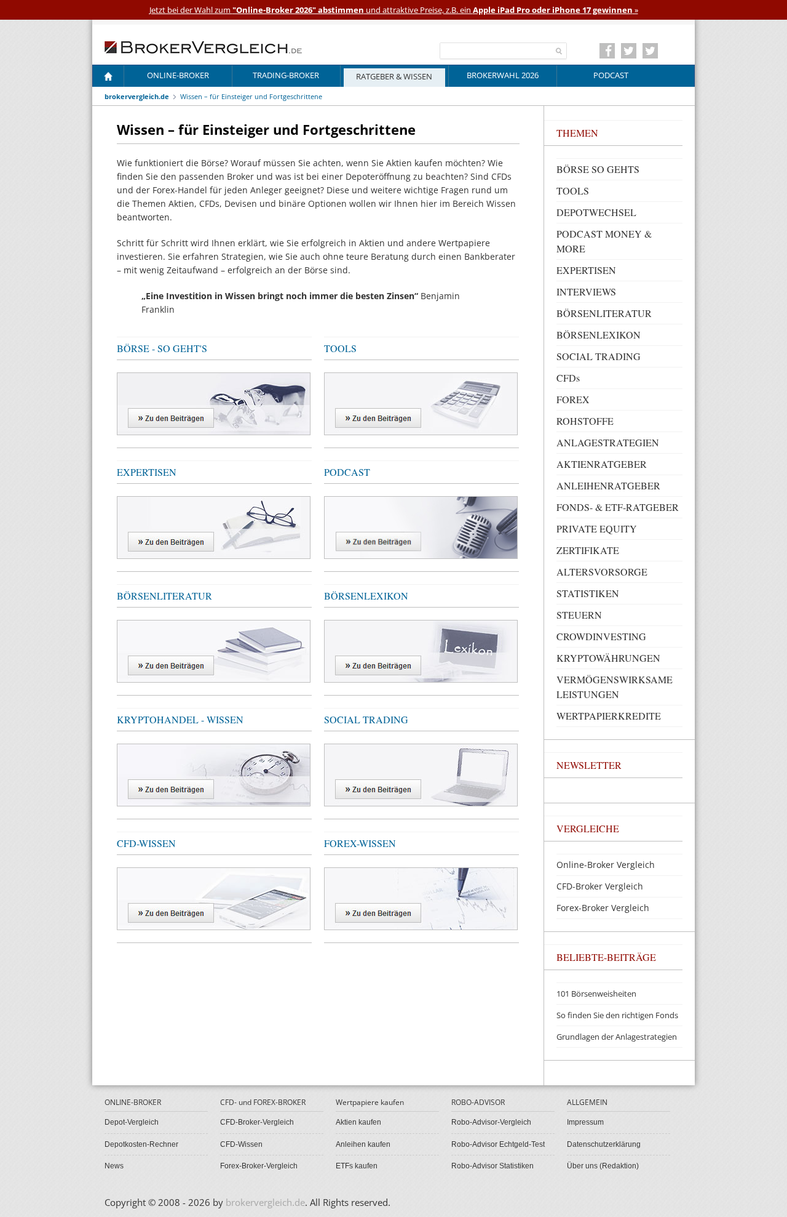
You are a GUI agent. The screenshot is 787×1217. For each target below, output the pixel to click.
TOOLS (340, 348)
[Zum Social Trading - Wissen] (421, 774)
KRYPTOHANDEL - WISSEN (180, 719)
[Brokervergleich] (108, 78)
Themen (577, 132)
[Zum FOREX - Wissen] (421, 898)
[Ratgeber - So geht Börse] (213, 403)
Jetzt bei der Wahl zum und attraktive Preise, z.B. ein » (393, 9)
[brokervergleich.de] (209, 46)
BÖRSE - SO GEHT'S (162, 348)
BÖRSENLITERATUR (164, 595)
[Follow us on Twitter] (628, 50)
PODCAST (347, 471)
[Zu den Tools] (421, 403)
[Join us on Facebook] (607, 50)
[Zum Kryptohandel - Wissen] (213, 774)
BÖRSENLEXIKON (366, 595)
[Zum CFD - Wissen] (213, 898)
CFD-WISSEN (146, 843)
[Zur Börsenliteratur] (213, 650)
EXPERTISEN (146, 471)
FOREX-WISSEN (360, 843)
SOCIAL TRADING (366, 719)
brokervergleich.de (137, 96)
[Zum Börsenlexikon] (421, 650)
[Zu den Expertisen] (213, 526)
